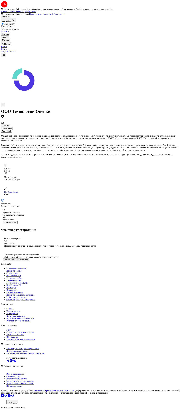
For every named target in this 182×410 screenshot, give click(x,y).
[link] (5, 40)
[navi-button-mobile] (3, 55)
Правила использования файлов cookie (46, 14)
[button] (4, 46)
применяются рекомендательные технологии (53, 390)
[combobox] (12, 402)
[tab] (7, 128)
